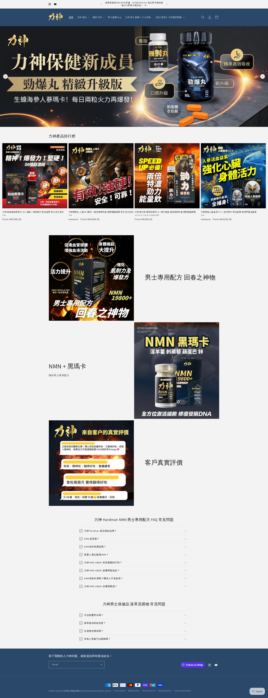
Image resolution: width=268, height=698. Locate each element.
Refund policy (133, 691)
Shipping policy (165, 691)
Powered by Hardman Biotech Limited (95, 691)
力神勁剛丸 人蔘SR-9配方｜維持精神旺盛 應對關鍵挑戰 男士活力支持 (101, 212)
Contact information (182, 691)
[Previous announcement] (101, 4)
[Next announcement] (167, 4)
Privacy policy (119, 691)
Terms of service (148, 691)
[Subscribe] (101, 664)
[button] (83, 17)
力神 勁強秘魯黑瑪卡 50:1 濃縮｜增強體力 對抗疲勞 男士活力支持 (33, 212)
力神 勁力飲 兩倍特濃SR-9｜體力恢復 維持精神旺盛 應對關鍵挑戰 (165, 212)
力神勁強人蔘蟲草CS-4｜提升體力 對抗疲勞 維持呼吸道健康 (229, 212)
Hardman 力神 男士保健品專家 (67, 691)
